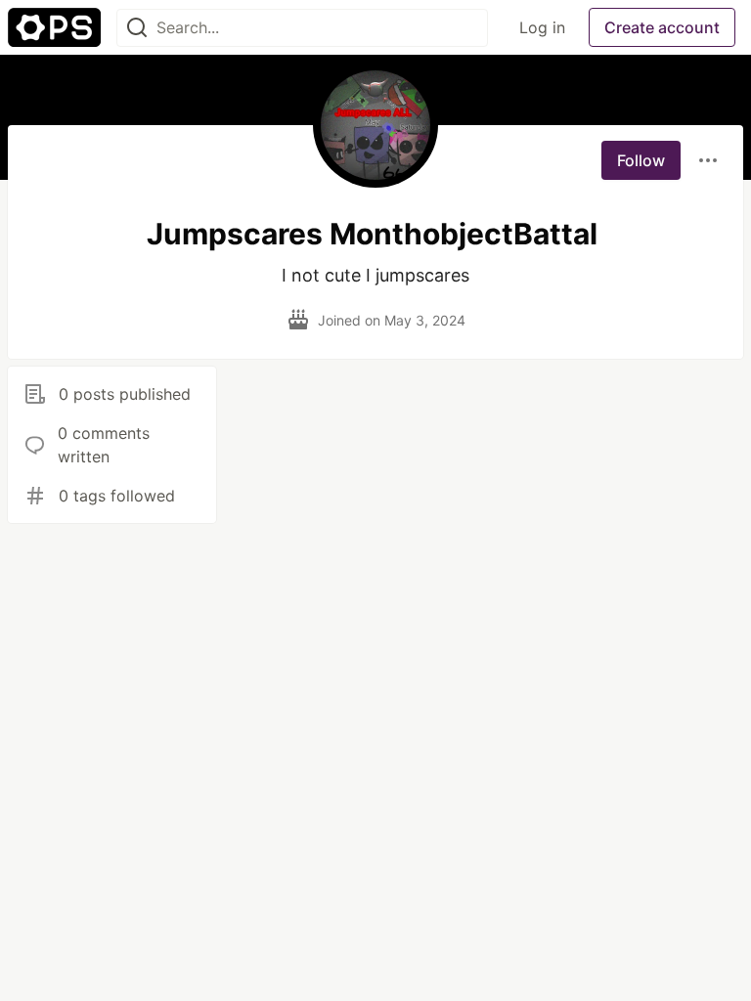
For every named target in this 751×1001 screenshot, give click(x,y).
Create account (662, 27)
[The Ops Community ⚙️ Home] (54, 27)
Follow (641, 160)
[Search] (136, 28)
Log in (542, 27)
